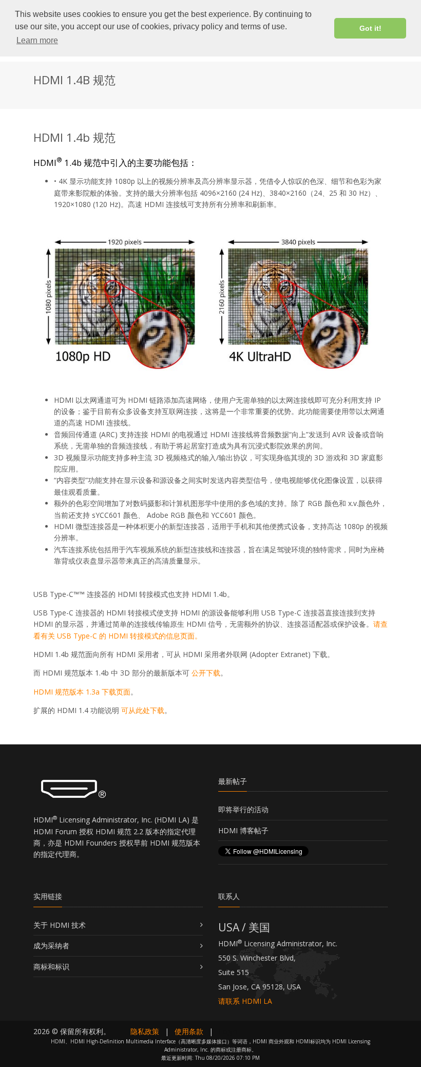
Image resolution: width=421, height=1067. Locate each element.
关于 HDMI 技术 (59, 925)
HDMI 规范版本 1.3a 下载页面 (81, 692)
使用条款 (189, 1031)
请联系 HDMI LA (245, 1001)
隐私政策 (144, 1031)
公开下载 (206, 673)
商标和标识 (51, 966)
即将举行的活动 (243, 809)
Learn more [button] (37, 40)
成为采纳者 (51, 945)
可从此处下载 (142, 710)
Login (228, 1031)
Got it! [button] (370, 28)
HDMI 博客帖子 (243, 830)
